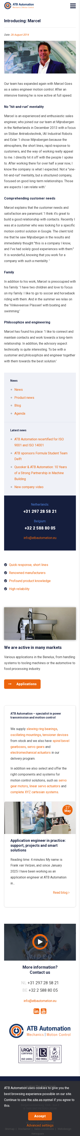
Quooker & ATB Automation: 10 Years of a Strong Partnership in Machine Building (40, 473)
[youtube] (43, 1011)
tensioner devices (55, 735)
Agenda (19, 413)
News (18, 390)
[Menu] (73, 6)
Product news (24, 398)
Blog (17, 405)
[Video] (40, 942)
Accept (40, 1116)
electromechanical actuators (30, 753)
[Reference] (40, 639)
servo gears (36, 747)
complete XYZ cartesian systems (34, 792)
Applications (26, 684)
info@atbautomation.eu (40, 538)
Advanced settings (40, 1125)
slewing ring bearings (41, 729)
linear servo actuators (44, 786)
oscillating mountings (25, 735)
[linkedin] (36, 1011)
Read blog (60, 893)
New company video (28, 487)
